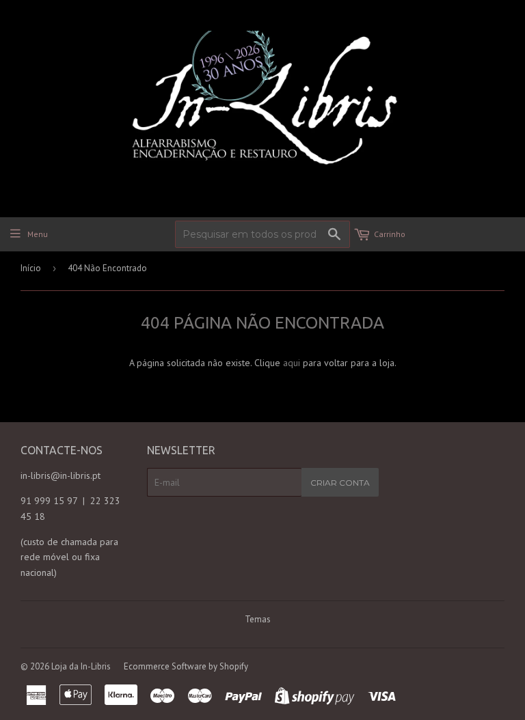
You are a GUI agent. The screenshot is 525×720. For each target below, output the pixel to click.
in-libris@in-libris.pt (60, 475)
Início (31, 268)
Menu (37, 234)
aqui (291, 363)
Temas (258, 619)
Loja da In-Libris (81, 666)
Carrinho (389, 234)
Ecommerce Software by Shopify (186, 666)
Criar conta (340, 482)
